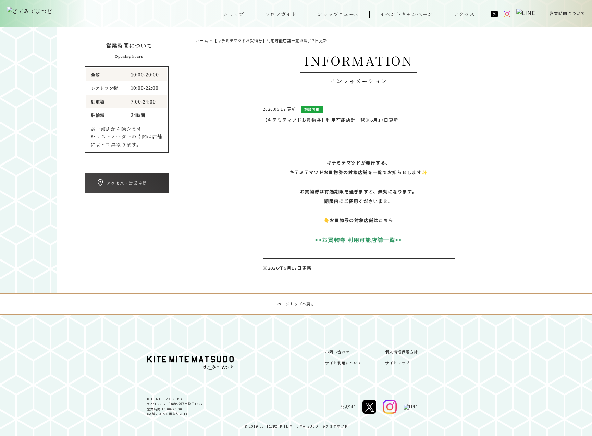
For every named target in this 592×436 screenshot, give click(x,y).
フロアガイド (281, 14)
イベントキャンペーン (406, 14)
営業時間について (567, 13)
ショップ (233, 14)
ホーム (202, 40)
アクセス (464, 14)
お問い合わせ (337, 351)
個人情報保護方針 (401, 351)
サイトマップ (397, 362)
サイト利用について (343, 362)
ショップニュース (338, 14)
